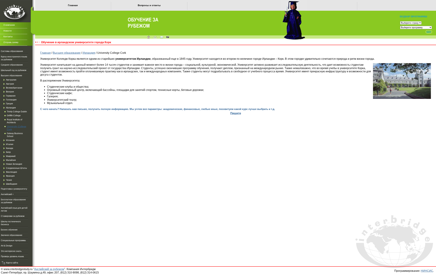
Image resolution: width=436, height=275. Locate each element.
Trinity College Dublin (17, 112)
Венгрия (10, 92)
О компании (9, 25)
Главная (73, 5)
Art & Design (6, 246)
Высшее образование (11, 76)
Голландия (11, 100)
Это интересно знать (11, 251)
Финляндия (11, 172)
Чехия (9, 180)
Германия (10, 96)
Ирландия (11, 108)
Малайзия (11, 160)
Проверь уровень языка (12, 256)
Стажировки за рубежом (12, 216)
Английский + (7, 194)
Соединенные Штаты (16, 168)
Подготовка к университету (14, 189)
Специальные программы (13, 240)
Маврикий (10, 156)
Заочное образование (11, 235)
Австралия (11, 80)
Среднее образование (12, 65)
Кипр (8, 152)
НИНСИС (427, 270)
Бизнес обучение (9, 230)
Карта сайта (11, 263)
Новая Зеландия (14, 164)
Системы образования (12, 51)
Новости (7, 31)
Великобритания (14, 88)
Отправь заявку (10, 42)
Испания (10, 140)
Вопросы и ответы (149, 5)
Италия (9, 144)
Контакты (8, 37)
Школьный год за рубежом (13, 70)
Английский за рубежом (49, 269)
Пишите (235, 113)
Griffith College (14, 116)
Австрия (10, 84)
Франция (10, 176)
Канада (9, 148)
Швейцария (11, 184)
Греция (9, 104)
